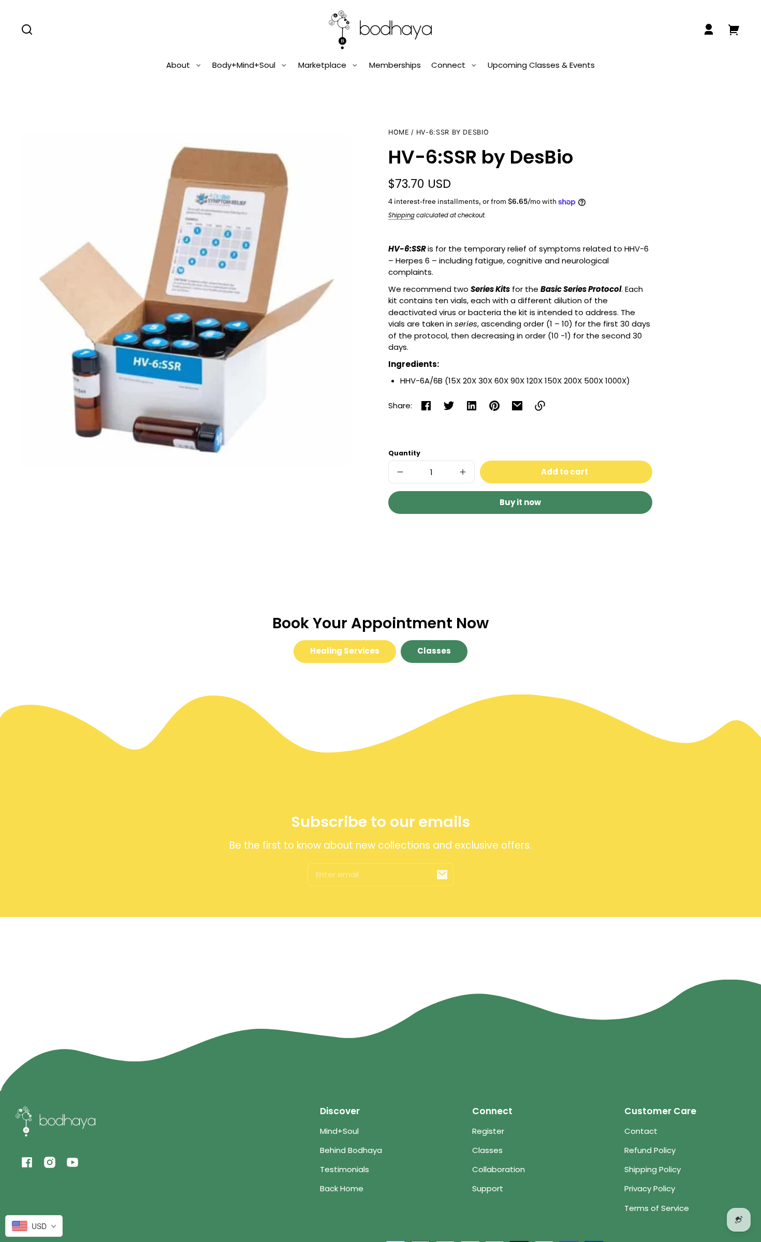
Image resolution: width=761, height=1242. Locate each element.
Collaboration (498, 1169)
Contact (640, 1131)
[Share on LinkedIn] (471, 405)
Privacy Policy (649, 1188)
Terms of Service (656, 1208)
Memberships (395, 65)
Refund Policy (650, 1150)
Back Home (341, 1188)
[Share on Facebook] (426, 405)
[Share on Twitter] (448, 405)
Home (398, 132)
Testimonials (344, 1169)
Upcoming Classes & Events (541, 65)
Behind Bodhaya (351, 1150)
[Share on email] (517, 405)
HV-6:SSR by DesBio (452, 132)
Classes (434, 650)
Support (487, 1188)
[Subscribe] (442, 874)
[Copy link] (540, 405)
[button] (27, 29)
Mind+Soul (339, 1131)
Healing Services (344, 650)
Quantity (404, 453)
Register (488, 1131)
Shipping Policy (652, 1169)
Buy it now (520, 502)
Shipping (401, 215)
